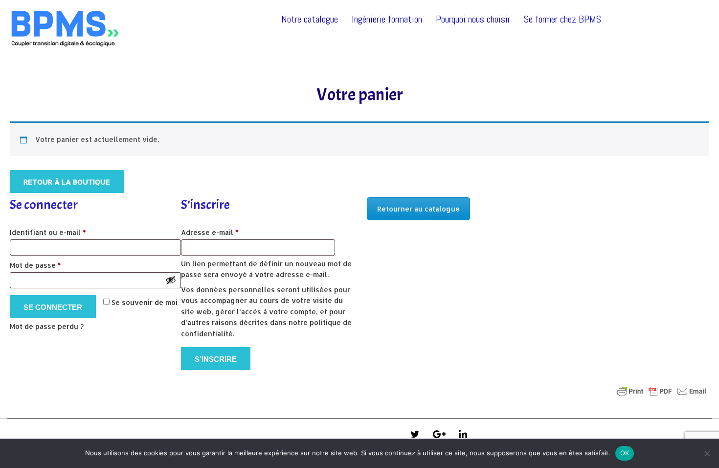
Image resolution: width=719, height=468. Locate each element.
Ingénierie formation (387, 19)
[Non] (707, 453)
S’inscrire (216, 359)
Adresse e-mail (229, 232)
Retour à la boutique (66, 182)
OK (624, 453)
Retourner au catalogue (418, 209)
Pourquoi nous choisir (473, 19)
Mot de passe (55, 264)
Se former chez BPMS (562, 19)
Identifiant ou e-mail (67, 232)
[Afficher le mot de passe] (170, 280)
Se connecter (52, 307)
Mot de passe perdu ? (47, 326)
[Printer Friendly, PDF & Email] (661, 391)
